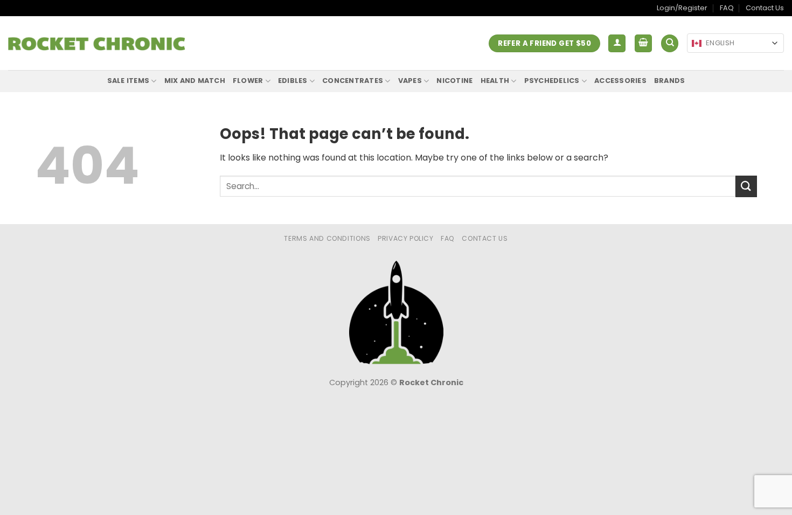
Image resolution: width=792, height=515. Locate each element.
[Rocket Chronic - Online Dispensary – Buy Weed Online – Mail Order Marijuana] (96, 44)
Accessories (620, 80)
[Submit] (746, 186)
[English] (696, 43)
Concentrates (352, 80)
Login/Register (682, 7)
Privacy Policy (406, 238)
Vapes (410, 80)
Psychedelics (552, 80)
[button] (617, 43)
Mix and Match (194, 80)
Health (495, 80)
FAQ (727, 7)
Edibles (293, 80)
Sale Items (128, 80)
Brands (669, 80)
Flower (248, 80)
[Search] (669, 43)
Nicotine (454, 80)
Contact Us (765, 7)
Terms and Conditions (327, 238)
